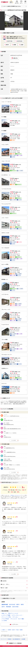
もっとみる (14, 440)
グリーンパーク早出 (6, 617)
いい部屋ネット (4, 629)
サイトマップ (3, 639)
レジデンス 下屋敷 (5, 615)
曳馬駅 (14, 44)
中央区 (17, 629)
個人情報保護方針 (16, 639)
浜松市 (13, 629)
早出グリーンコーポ (13, 613)
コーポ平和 (4, 620)
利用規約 (9, 639)
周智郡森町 (8, 606)
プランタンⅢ (13, 618)
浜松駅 (22, 44)
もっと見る (14, 574)
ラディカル (15, 617)
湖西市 (22, 604)
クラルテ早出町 (5, 618)
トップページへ (14, 624)
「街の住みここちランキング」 (15, 495)
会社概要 (23, 639)
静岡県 (3, 601)
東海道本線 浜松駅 (15, 90)
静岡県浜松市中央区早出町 (16, 55)
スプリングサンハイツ (17, 615)
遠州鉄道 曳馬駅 (14, 89)
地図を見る (15, 58)
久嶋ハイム (4, 613)
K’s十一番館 (21, 618)
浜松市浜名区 (19, 41)
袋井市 (3, 606)
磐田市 (7, 44)
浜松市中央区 (9, 41)
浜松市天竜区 (15, 606)
